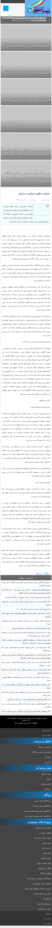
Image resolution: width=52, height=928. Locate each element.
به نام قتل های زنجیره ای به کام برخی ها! (32, 127)
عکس (48, 779)
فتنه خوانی (47, 853)
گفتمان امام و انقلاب (43, 827)
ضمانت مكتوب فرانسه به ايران (34, 193)
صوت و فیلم (46, 773)
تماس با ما (19, 723)
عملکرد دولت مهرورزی (42, 883)
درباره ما (27, 723)
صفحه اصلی (46, 730)
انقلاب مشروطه (44, 868)
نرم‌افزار (47, 789)
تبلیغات (34, 723)
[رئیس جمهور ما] (38, 8)
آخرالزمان (47, 898)
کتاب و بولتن (46, 784)
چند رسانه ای (43, 768)
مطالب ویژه (46, 735)
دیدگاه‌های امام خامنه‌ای (42, 805)
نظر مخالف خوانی (44, 863)
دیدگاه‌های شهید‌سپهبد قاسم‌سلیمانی (37, 811)
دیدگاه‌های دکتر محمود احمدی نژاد (38, 816)
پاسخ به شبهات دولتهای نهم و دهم (38, 888)
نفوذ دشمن (46, 843)
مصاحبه (48, 757)
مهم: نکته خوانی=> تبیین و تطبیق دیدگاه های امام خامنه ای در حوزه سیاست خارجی (27, 176)
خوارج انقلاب (46, 858)
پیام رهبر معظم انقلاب (42, 893)
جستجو (48, 913)
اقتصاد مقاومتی (45, 832)
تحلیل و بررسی (42, 741)
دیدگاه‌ (47, 795)
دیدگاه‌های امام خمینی (42, 800)
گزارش (48, 762)
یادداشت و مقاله (44, 747)
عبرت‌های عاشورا (44, 903)
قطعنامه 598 (46, 873)
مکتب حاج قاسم (44, 908)
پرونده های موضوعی (39, 822)
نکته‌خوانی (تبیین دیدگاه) (41, 752)
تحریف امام (46, 848)
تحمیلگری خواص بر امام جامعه (39, 878)
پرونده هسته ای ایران (42, 837)
